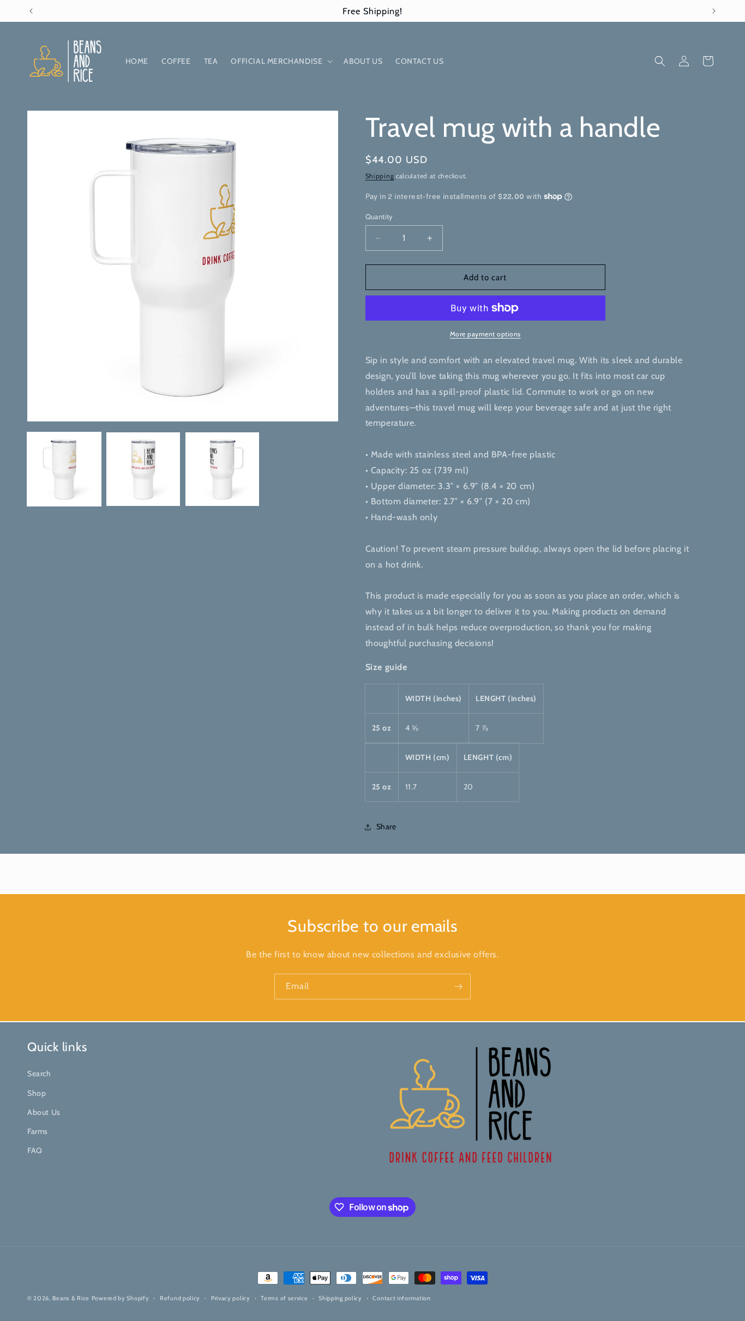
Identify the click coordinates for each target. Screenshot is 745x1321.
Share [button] (386, 826)
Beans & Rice (70, 1298)
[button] (280, 61)
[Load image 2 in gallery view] (143, 469)
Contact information (401, 1298)
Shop (36, 1092)
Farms (37, 1131)
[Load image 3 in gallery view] (222, 469)
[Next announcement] (714, 11)
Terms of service (284, 1298)
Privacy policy (230, 1298)
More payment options (485, 334)
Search (39, 1073)
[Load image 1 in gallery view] (64, 469)
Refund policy (180, 1298)
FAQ (35, 1150)
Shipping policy (340, 1298)
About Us (44, 1112)
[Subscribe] (458, 986)
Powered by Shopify (120, 1298)
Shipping (379, 176)
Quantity (379, 216)
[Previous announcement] (31, 11)
